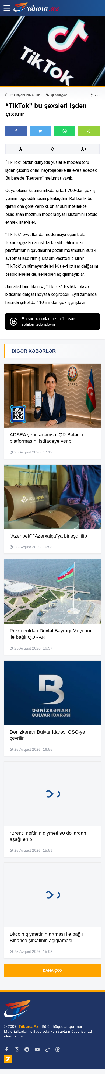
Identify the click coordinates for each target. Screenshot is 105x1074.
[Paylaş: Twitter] (40, 131)
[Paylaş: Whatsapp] (64, 131)
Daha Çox (52, 970)
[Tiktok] (47, 1050)
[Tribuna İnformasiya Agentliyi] (36, 8)
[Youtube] (37, 1050)
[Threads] (57, 1050)
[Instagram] (16, 1050)
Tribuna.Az (28, 1026)
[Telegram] (26, 1050)
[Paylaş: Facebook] (16, 131)
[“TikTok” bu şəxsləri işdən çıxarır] (52, 51)
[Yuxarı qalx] (90, 1059)
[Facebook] (6, 1050)
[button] (89, 131)
